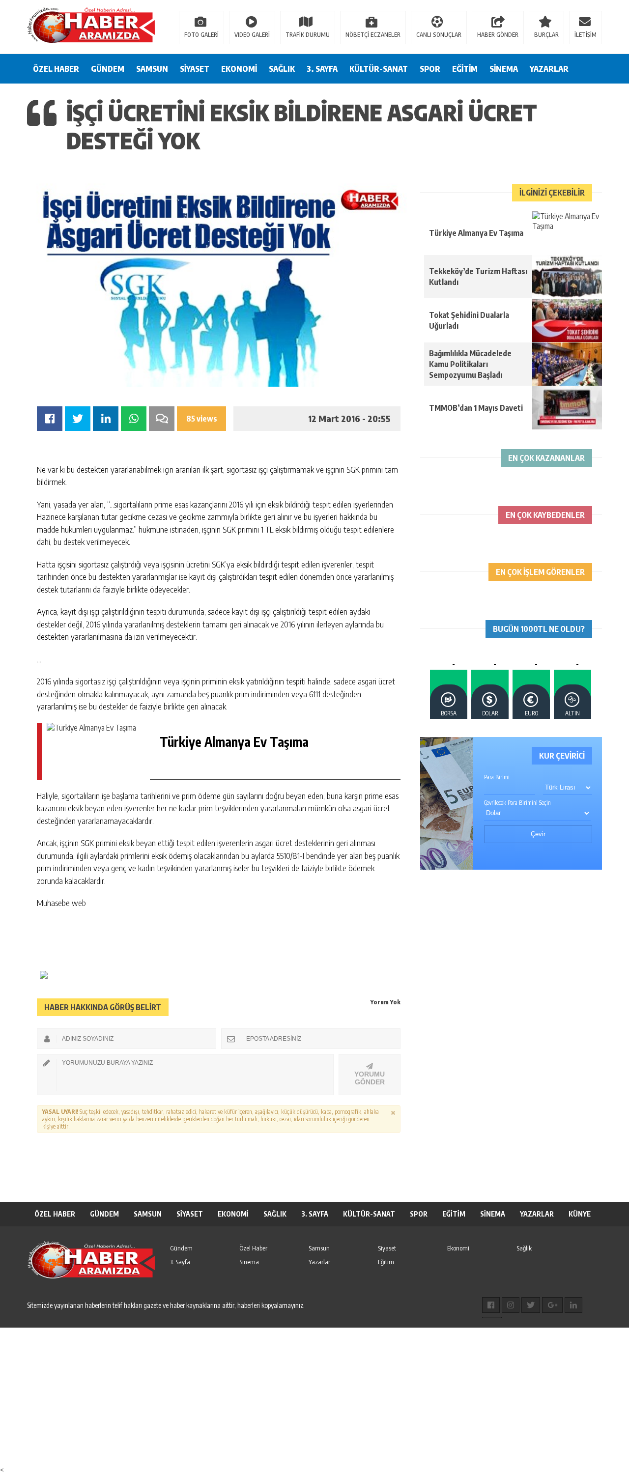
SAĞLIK (282, 69)
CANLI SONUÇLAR (438, 34)
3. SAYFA (322, 69)
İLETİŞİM (585, 34)
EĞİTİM (465, 69)
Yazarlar (319, 1262)
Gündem (181, 1248)
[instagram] (510, 1305)
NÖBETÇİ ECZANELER (372, 34)
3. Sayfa (180, 1262)
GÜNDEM (107, 69)
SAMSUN (152, 69)
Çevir (538, 834)
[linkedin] (573, 1305)
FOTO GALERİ (201, 34)
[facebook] (491, 1305)
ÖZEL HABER (56, 69)
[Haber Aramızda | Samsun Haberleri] (91, 26)
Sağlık (524, 1248)
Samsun (319, 1248)
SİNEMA (503, 69)
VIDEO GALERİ (252, 34)
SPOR (430, 69)
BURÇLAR (546, 34)
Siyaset (387, 1248)
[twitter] (530, 1305)
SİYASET (194, 69)
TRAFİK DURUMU (308, 34)
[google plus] (552, 1305)
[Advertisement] (295, 1396)
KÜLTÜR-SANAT (378, 69)
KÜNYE (580, 1214)
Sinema (249, 1262)
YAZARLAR (549, 69)
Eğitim (386, 1262)
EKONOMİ (239, 69)
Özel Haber (253, 1248)
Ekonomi (458, 1248)
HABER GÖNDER (497, 34)
